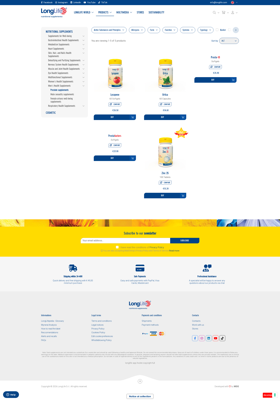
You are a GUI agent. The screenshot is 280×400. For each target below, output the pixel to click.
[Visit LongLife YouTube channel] (215, 338)
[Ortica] (165, 71)
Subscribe (184, 240)
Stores (195, 329)
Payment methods (150, 325)
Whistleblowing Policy (101, 340)
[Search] (216, 12)
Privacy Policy (157, 247)
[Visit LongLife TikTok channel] (222, 338)
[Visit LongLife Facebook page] (195, 338)
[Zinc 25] (165, 149)
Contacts (196, 321)
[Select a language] (234, 2)
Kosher (223, 30)
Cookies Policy (98, 332)
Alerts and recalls (49, 336)
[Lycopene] (114, 71)
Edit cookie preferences (102, 336)
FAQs (43, 340)
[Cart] (225, 12)
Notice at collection (140, 396)
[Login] (234, 12)
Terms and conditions (101, 321)
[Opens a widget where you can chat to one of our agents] (11, 395)
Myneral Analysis (49, 325)
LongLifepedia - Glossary (52, 321)
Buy (112, 117)
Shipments (147, 321)
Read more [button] (174, 251)
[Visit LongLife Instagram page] (202, 338)
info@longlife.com (218, 2)
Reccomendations (49, 332)
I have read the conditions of (142, 247)
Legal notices (97, 325)
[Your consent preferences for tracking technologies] (275, 395)
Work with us (198, 325)
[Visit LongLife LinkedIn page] (209, 338)
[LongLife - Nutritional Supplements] (54, 12)
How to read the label (50, 329)
